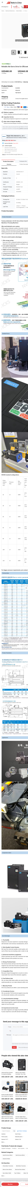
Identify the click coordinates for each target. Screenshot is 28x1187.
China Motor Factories (8, 1166)
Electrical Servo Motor (20, 1169)
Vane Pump (18, 1134)
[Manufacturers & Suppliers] (14, 2)
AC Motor (25, 10)
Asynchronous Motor (7, 1155)
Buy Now (10, 1184)
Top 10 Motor (17, 1173)
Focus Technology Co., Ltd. (18, 1181)
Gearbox (3, 1134)
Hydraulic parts (18, 1136)
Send (14, 1047)
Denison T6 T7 (4, 1139)
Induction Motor (6, 1158)
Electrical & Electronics (10, 10)
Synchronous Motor (20, 1155)
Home (2, 10)
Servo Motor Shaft (7, 1173)
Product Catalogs (22, 1131)
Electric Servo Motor (7, 1169)
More (2, 1176)
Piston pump (4, 1136)
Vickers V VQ (18, 1139)
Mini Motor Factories (21, 1166)
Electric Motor (19, 10)
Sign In (3, 154)
